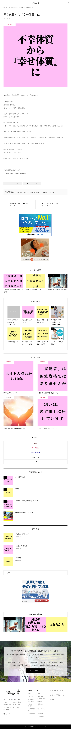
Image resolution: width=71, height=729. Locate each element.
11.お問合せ (40, 713)
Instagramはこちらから (35, 670)
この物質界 (10, 192)
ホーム (29, 693)
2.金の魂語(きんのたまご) (31, 700)
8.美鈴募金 (39, 701)
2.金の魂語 (10, 191)
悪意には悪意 (41, 192)
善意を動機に (34, 192)
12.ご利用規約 (40, 716)
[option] (14, 624)
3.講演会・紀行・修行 (31, 705)
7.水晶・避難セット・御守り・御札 (41, 697)
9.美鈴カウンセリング (41, 705)
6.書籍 (38, 693)
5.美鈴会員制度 (31, 713)
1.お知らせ (35, 443)
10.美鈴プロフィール (41, 710)
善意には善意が (27, 192)
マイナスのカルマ (17, 192)
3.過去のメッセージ (35, 452)
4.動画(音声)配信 (31, 710)
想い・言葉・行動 (49, 192)
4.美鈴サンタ (35, 457)
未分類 (35, 461)
